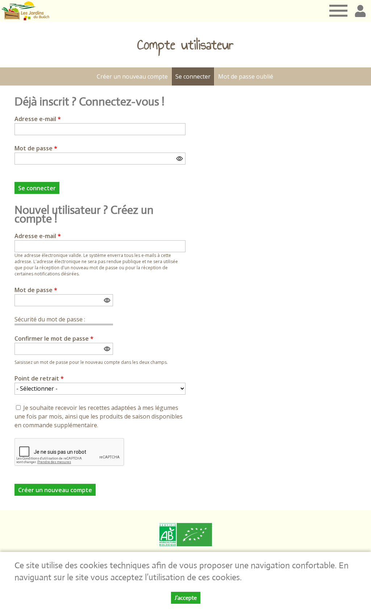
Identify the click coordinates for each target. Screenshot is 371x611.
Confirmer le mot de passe (53, 338)
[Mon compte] (360, 11)
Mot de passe (35, 148)
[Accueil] (25, 11)
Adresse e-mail (37, 119)
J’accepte (186, 597)
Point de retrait (39, 378)
